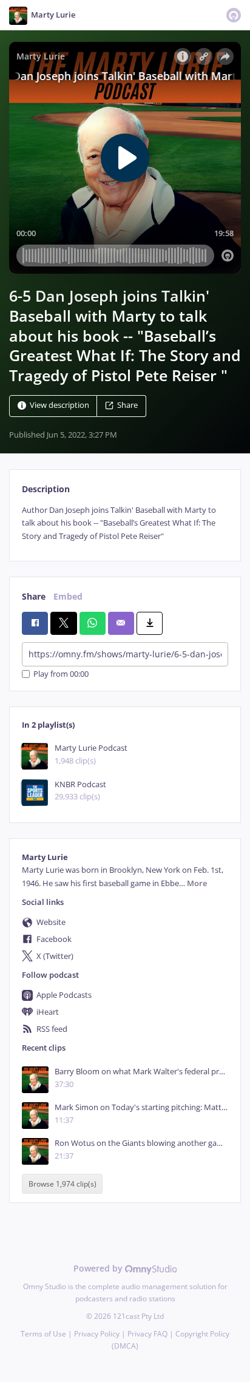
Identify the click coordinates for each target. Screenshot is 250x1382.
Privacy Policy (97, 1334)
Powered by (99, 1268)
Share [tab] (34, 596)
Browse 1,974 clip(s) (62, 1184)
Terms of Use (43, 1334)
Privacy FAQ (147, 1334)
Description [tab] (46, 489)
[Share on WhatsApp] (92, 623)
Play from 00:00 (61, 674)
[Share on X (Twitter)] (63, 623)
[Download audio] (150, 623)
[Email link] (121, 623)
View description (59, 405)
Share (127, 405)
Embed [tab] (68, 596)
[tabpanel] (125, 523)
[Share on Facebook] (35, 623)
